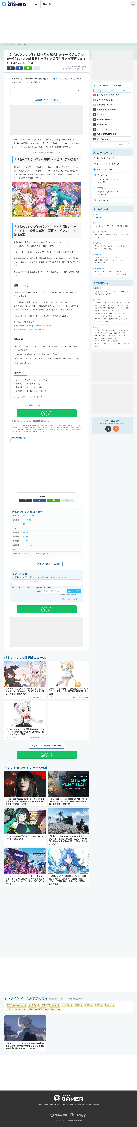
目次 (15, 90)
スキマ (97, 338)
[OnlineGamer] (68, 1100)
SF (113, 311)
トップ (6, 44)
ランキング (100, 179)
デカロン (100, 114)
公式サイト (26, 554)
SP (27, 541)
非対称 (105, 335)
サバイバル (98, 319)
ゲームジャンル (100, 208)
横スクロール (123, 330)
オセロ (112, 260)
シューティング (100, 226)
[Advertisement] (68, 25)
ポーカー (104, 257)
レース (116, 246)
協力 (115, 333)
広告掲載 (89, 1105)
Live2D (97, 346)
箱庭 (127, 235)
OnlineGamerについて (45, 1105)
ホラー (97, 316)
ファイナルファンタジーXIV (108, 95)
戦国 (110, 313)
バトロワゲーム (67, 1005)
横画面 (110, 338)
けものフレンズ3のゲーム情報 (47, 564)
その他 (124, 274)
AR (108, 341)
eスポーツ (98, 303)
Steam (99, 182)
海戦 (106, 321)
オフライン (98, 344)
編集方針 (73, 1105)
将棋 (106, 260)
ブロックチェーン (122, 305)
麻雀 (96, 260)
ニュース (47, 4)
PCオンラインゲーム (104, 175)
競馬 (105, 249)
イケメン (117, 316)
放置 (118, 335)
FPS (108, 226)
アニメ (119, 303)
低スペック (113, 330)
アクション (99, 223)
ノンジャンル (100, 268)
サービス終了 (107, 294)
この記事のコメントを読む (46, 99)
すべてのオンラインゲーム (107, 158)
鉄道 (120, 319)
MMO (103, 341)
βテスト (108, 291)
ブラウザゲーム (103, 200)
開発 (122, 291)
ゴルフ (110, 246)
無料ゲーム (11, 1005)
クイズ (117, 274)
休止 (128, 291)
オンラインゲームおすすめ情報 (25, 998)
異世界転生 (113, 319)
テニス (123, 246)
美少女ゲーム (109, 1005)
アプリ (25, 528)
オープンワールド (100, 333)
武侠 (101, 321)
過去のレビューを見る (70, 599)
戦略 (96, 235)
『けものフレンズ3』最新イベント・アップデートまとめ (35, 405)
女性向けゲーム (54, 1009)
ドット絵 (126, 303)
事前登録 (116, 291)
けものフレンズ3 (59, 78)
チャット (110, 274)
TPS (113, 226)
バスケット (98, 249)
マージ (97, 341)
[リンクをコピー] (36, 68)
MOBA (97, 237)
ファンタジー (105, 311)
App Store (35, 554)
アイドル (104, 316)
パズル (123, 257)
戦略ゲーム (78, 1005)
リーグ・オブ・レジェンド (107, 129)
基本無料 (26, 537)
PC (23, 541)
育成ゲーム (30, 520)
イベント (14, 441)
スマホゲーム (102, 188)
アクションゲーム (53, 1005)
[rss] (116, 429)
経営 (101, 235)
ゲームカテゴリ (100, 282)
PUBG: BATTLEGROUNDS (107, 134)
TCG (110, 257)
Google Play (44, 554)
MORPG (106, 217)
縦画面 (103, 338)
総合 (99, 91)
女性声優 (111, 308)
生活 (96, 321)
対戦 (110, 333)
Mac (104, 182)
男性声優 (103, 308)
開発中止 (98, 294)
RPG (24, 520)
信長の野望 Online (104, 105)
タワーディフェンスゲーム (16, 1009)
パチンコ (120, 260)
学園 (122, 313)
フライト (119, 226)
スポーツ (98, 243)
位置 (124, 335)
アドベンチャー (100, 274)
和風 (105, 319)
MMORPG (98, 217)
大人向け (111, 305)
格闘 (126, 226)
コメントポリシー (62, 577)
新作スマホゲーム (112, 192)
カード (97, 257)
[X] (108, 429)
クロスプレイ (115, 341)
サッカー (98, 246)
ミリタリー (98, 313)
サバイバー (108, 344)
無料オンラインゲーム (105, 169)
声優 (96, 308)
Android (29, 545)
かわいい (106, 303)
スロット (106, 263)
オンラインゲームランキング (107, 85)
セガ (24, 549)
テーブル (98, 254)
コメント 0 (82, 69)
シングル (112, 335)
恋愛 (113, 303)
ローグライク (118, 338)
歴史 (105, 313)
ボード (116, 257)
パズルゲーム (32, 1009)
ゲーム (34, 4)
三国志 (116, 313)
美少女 (97, 311)
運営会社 (96, 1105)
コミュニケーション (108, 271)
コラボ (52, 697)
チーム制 (122, 333)
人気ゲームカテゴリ (103, 152)
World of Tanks (103, 124)
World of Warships (104, 119)
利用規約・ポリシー (61, 1105)
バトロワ (117, 344)
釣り (110, 249)
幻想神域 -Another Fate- (106, 109)
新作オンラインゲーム (113, 179)
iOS (24, 545)
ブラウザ (104, 330)
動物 (110, 316)
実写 (127, 308)
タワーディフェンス (111, 235)
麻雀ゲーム (43, 1009)
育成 (121, 235)
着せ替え (120, 271)
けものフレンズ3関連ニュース (25, 657)
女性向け (98, 305)
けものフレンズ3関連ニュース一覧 (47, 745)
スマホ (125, 91)
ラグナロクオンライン (105, 100)
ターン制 (98, 335)
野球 (104, 246)
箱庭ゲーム (88, 1005)
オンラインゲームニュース (18, 44)
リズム (97, 271)
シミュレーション (101, 231)
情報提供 (81, 1105)
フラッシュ (125, 344)
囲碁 (101, 260)
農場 (125, 319)
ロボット (119, 311)
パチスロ (98, 263)
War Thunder (102, 139)
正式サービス (27, 532)
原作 (24, 524)
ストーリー (119, 308)
